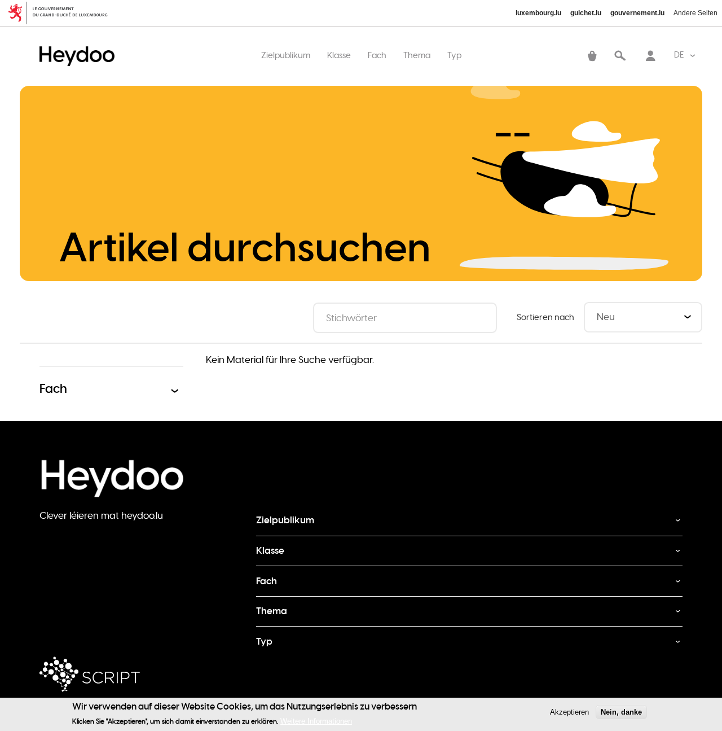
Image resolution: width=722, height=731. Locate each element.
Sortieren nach (545, 317)
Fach (377, 55)
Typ (454, 55)
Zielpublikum (285, 55)
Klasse (339, 55)
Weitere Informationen (316, 721)
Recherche (620, 57)
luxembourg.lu (538, 13)
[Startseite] (79, 45)
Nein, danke (621, 712)
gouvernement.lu (637, 13)
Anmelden (650, 57)
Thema (416, 55)
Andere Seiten (695, 13)
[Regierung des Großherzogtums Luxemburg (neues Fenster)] (62, 13)
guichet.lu (585, 13)
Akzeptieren (569, 712)
